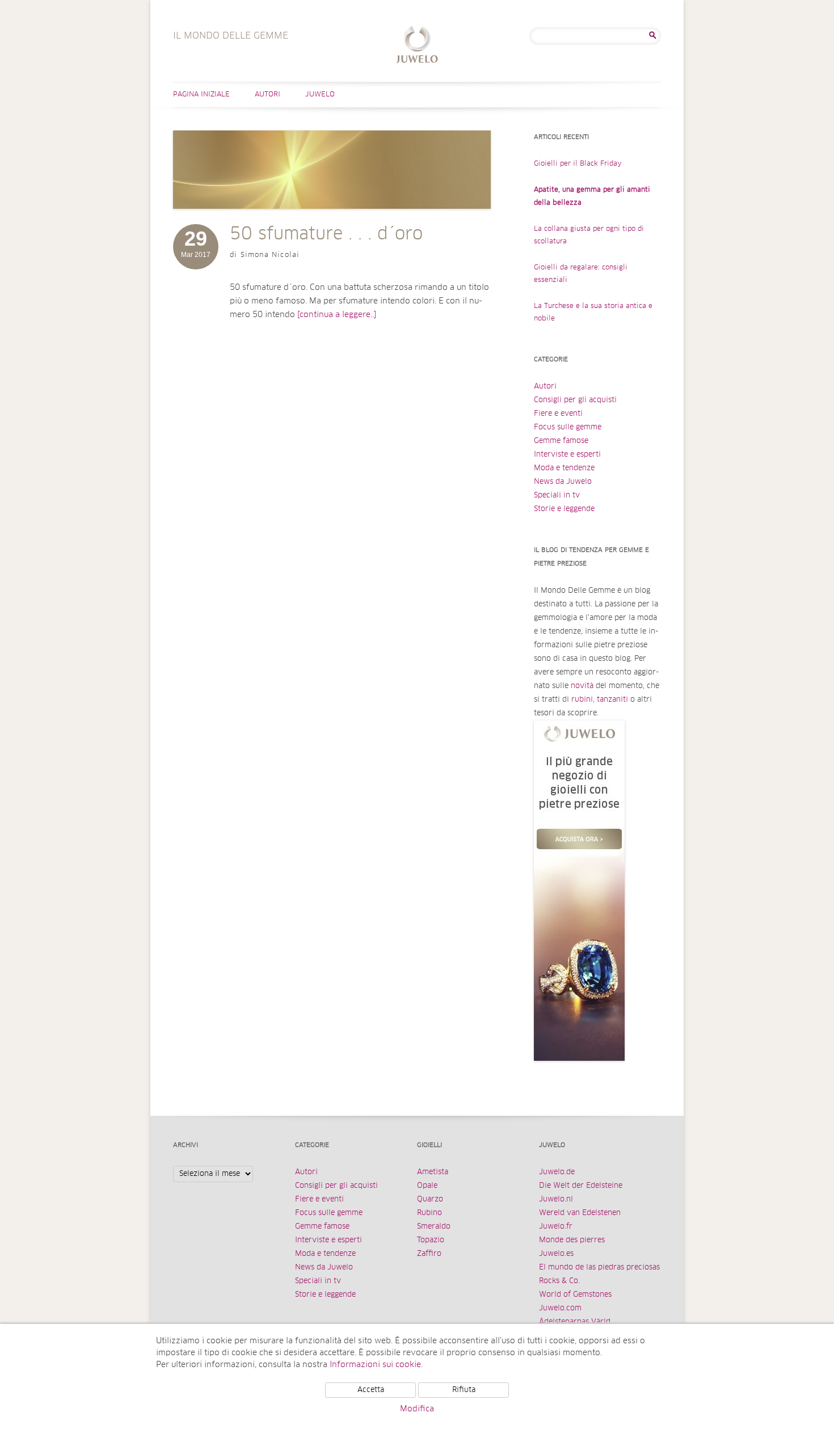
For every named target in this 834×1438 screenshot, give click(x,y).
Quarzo (430, 1199)
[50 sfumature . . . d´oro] (332, 220)
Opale (427, 1186)
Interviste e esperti (567, 454)
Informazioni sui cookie (375, 1365)
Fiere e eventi (558, 414)
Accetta (370, 1390)
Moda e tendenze (564, 468)
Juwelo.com (560, 1308)
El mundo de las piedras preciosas (599, 1267)
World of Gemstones (575, 1294)
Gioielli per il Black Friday (578, 164)
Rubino (429, 1213)
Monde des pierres (572, 1240)
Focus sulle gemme (567, 427)
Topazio (430, 1240)
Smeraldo (433, 1226)
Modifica (417, 1409)
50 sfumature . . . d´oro (326, 234)
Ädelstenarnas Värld (574, 1322)
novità (582, 686)
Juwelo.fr (555, 1226)
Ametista (432, 1172)
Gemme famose (561, 441)
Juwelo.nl (556, 1199)
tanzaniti (612, 699)
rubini (582, 699)
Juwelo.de (557, 1172)
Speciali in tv (557, 495)
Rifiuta (463, 1390)
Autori (267, 94)
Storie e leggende (564, 509)
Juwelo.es (556, 1254)
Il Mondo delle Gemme (417, 46)
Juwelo (320, 94)
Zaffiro (429, 1254)
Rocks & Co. (559, 1281)
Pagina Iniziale (201, 94)
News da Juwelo (563, 482)
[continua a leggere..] (336, 315)
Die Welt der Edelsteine (580, 1186)
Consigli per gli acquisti (575, 400)
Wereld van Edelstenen (580, 1213)
